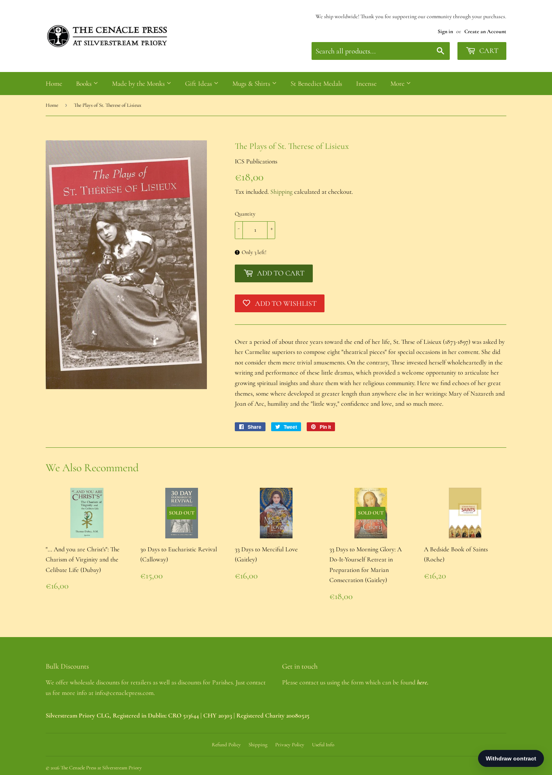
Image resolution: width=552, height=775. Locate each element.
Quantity (245, 213)
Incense (366, 83)
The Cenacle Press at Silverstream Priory (101, 767)
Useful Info (323, 744)
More (398, 83)
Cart (488, 50)
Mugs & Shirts (252, 83)
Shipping (281, 192)
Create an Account (485, 31)
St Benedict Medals (316, 83)
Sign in (445, 31)
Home (54, 83)
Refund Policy (226, 744)
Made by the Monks (139, 83)
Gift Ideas (199, 83)
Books (84, 83)
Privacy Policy (289, 744)
